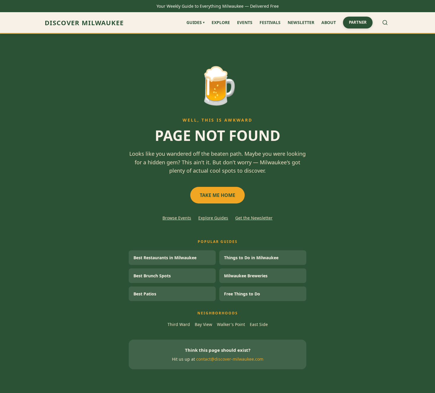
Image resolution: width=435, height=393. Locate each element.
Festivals (270, 22)
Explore (221, 22)
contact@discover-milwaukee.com (229, 359)
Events (244, 22)
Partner (358, 22)
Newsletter (301, 22)
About (328, 22)
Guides (195, 22)
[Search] (385, 22)
